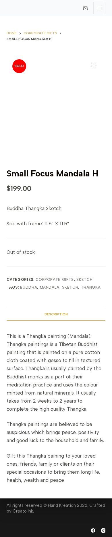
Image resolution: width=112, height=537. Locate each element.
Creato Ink (23, 511)
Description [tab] (56, 314)
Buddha (28, 287)
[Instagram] (103, 530)
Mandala (50, 287)
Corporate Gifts (55, 279)
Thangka (91, 287)
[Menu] (99, 8)
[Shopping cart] (85, 8)
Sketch (84, 279)
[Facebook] (93, 530)
